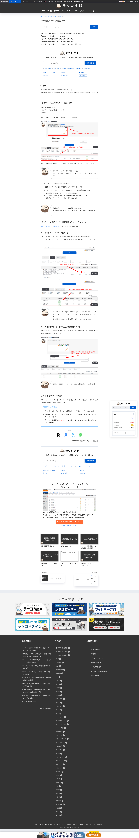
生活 (59, 808)
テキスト (60, 804)
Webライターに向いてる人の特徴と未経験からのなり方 (36, 667)
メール (60, 771)
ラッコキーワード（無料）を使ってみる (69, 521)
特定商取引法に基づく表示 (99, 671)
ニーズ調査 (61, 728)
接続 (59, 775)
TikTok (60, 673)
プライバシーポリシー (97, 658)
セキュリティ (62, 757)
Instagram (61, 669)
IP (58, 786)
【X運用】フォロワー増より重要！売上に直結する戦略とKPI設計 (37, 679)
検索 (94, 26)
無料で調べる (90, 63)
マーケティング (62, 720)
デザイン (60, 749)
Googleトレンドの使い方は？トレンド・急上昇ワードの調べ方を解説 (37, 661)
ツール (88, 11)
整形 (59, 797)
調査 (133, 407)
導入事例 (44, 824)
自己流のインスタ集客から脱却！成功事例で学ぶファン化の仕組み (37, 697)
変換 (59, 789)
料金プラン (38, 824)
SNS (76, 11)
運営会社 (93, 654)
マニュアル (62, 824)
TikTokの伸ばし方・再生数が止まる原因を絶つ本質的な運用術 (36, 685)
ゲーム (95, 11)
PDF (59, 688)
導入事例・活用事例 (53, 11)
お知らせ (88, 824)
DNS (59, 779)
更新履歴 (82, 824)
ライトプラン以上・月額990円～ (50, 226)
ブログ (82, 11)
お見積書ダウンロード (73, 824)
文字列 (60, 800)
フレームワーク (62, 739)
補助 (59, 695)
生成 (59, 793)
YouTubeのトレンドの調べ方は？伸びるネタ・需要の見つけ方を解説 (36, 649)
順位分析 (60, 699)
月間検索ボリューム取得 (49, 72)
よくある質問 (64, 75)
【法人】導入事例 (63, 655)
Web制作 (60, 746)
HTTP (59, 782)
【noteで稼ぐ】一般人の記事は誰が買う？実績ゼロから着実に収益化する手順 (36, 691)
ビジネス (60, 735)
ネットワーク (62, 760)
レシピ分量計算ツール (29, 701)
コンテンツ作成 (62, 724)
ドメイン (60, 768)
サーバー (60, 764)
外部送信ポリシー (96, 662)
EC (59, 713)
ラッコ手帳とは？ (96, 649)
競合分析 (95, 441)
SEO (63, 11)
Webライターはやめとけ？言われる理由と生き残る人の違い (36, 673)
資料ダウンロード (53, 824)
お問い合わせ (95, 675)
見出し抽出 (46, 75)
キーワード (61, 717)
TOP (43, 11)
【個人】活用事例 (63, 651)
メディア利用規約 (96, 667)
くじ (59, 811)
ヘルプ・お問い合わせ (98, 824)
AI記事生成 (81, 72)
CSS (59, 753)
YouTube (69, 11)
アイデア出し (62, 742)
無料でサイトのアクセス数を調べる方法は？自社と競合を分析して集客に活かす (37, 655)
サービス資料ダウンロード (69, 525)
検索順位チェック (65, 72)
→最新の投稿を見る (46, 708)
